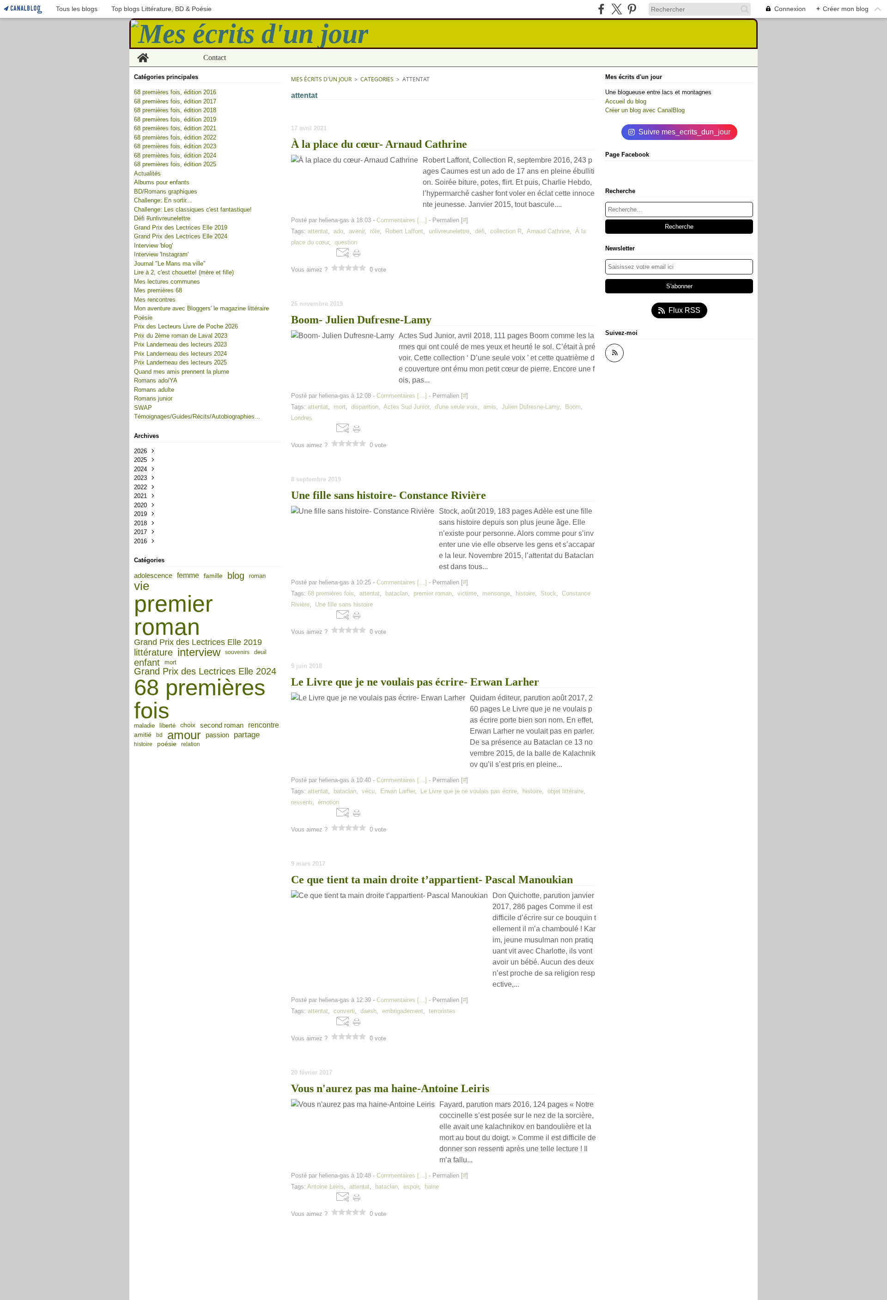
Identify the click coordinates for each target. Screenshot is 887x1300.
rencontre (263, 725)
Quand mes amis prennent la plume (181, 371)
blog (235, 575)
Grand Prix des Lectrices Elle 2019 (180, 227)
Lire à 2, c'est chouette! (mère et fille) (184, 272)
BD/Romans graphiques (165, 191)
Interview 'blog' (153, 245)
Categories (377, 79)
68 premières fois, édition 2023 (175, 146)
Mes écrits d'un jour (321, 79)
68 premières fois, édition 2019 (175, 119)
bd (159, 735)
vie (141, 586)
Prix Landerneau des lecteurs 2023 (180, 344)
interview (198, 652)
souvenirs (237, 652)
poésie (166, 744)
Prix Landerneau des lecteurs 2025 (180, 362)
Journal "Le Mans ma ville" (170, 263)
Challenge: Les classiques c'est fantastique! (193, 209)
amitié (143, 735)
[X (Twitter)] (616, 9)
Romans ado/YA (155, 380)
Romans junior (153, 398)
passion (217, 735)
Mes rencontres (155, 299)
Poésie (143, 317)
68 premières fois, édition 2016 (175, 92)
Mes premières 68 (158, 290)
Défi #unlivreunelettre (162, 218)
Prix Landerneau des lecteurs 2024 (180, 353)
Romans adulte (154, 389)
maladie (144, 726)
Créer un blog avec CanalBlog (645, 110)
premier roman (173, 615)
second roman (221, 725)
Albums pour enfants (161, 182)
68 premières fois (200, 699)
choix (187, 725)
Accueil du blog (625, 101)
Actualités (147, 173)
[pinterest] (632, 9)
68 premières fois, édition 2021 (175, 128)
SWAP (143, 407)
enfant (147, 662)
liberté (167, 726)
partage (247, 735)
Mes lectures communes (167, 281)
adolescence (153, 575)
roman (257, 576)
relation (190, 744)
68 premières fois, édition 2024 (175, 155)
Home (143, 52)
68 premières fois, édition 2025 (175, 164)
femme (188, 575)
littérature (153, 652)
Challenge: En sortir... (163, 200)
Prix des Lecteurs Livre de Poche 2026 (186, 326)
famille (213, 575)
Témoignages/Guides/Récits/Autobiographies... (197, 416)
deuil (260, 652)
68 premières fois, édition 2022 (175, 137)
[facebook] (601, 9)
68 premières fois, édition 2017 (175, 101)
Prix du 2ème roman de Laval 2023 (180, 335)
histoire (143, 744)
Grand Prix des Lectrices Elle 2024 (180, 236)
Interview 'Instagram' (161, 254)
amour (184, 735)
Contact (214, 57)
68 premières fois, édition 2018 (175, 110)
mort (170, 662)
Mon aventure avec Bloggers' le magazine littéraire (201, 308)
